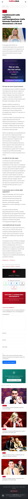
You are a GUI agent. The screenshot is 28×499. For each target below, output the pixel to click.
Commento (5, 314)
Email (4, 340)
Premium (14, 491)
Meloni (13, 266)
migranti (17, 266)
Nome (4, 333)
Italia (4, 10)
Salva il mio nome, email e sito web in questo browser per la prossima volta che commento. (13, 357)
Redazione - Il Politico (8, 260)
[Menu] (2, 1)
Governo (7, 266)
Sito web (4, 347)
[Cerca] (25, 1)
